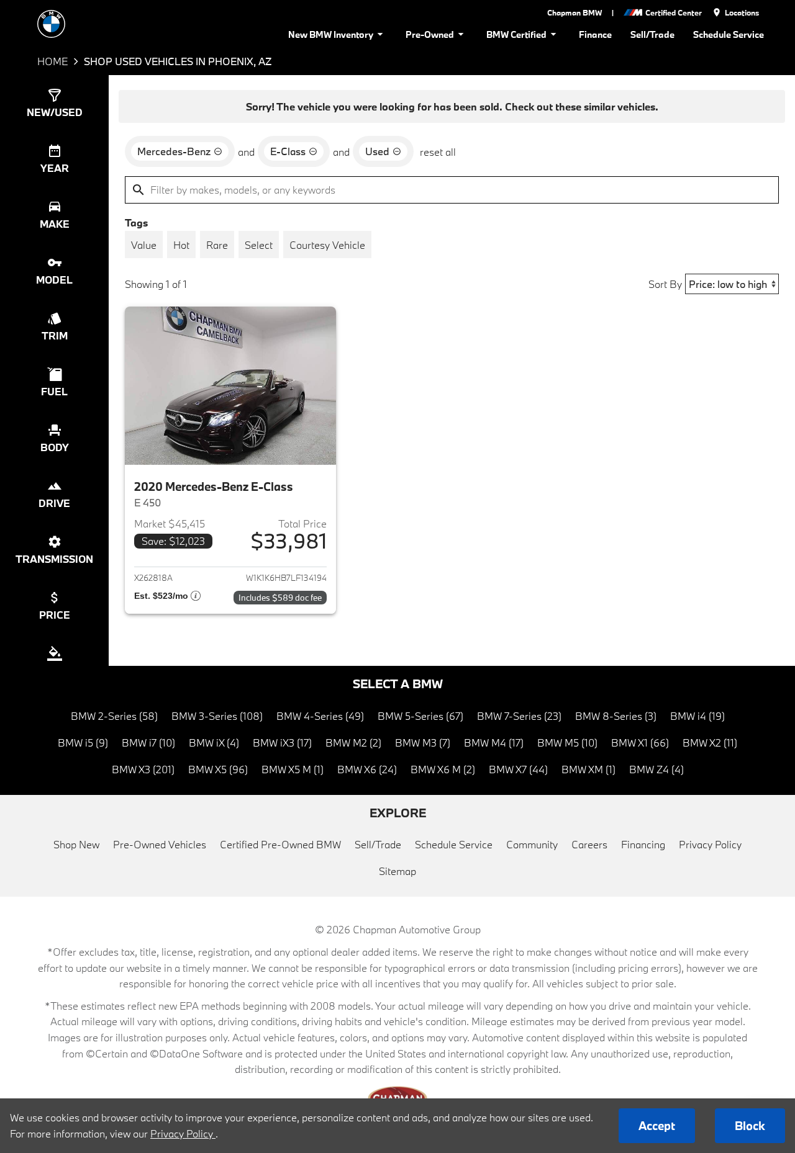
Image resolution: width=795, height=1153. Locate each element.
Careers (589, 844)
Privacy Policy (710, 844)
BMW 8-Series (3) (615, 715)
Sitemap (397, 870)
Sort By (665, 283)
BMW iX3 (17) (282, 742)
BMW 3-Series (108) (217, 715)
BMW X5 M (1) (292, 769)
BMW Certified (516, 34)
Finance (595, 34)
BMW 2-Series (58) (114, 715)
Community (532, 844)
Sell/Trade (652, 34)
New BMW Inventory (330, 34)
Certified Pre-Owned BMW (280, 844)
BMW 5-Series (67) (420, 715)
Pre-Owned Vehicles (159, 844)
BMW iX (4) (214, 742)
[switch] (144, 244)
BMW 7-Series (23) (519, 715)
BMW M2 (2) (353, 742)
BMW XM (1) (588, 769)
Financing (643, 844)
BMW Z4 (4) (656, 769)
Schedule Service (728, 34)
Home (52, 61)
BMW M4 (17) (494, 742)
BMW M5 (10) (567, 742)
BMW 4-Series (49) (320, 715)
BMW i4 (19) (697, 715)
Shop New (76, 844)
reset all (438, 151)
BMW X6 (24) (367, 769)
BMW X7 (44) (518, 769)
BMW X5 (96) (218, 769)
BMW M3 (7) (422, 742)
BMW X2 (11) (710, 742)
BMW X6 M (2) (443, 769)
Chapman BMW (574, 12)
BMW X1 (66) (640, 742)
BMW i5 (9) (83, 742)
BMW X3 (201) (143, 769)
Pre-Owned (430, 34)
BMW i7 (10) (148, 742)
